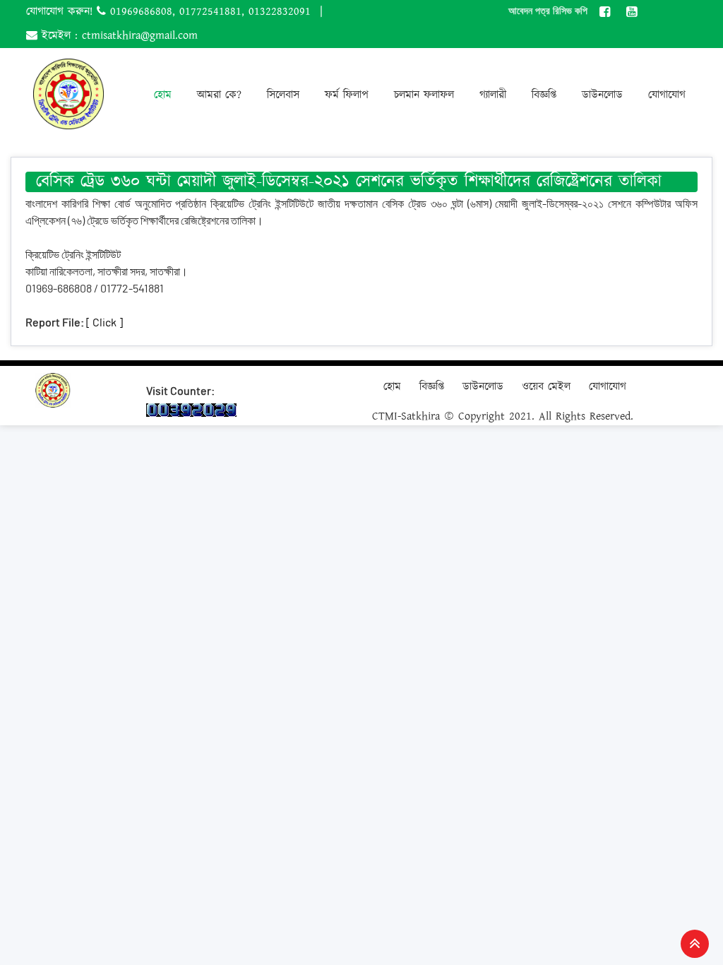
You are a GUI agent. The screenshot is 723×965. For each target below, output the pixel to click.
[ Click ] (104, 322)
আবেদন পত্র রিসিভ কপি (547, 10)
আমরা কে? (219, 95)
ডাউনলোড (602, 95)
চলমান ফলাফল (424, 95)
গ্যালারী (492, 95)
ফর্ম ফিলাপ (347, 95)
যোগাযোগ (667, 95)
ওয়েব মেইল (546, 387)
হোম (163, 95)
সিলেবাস (283, 95)
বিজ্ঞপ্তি (544, 95)
